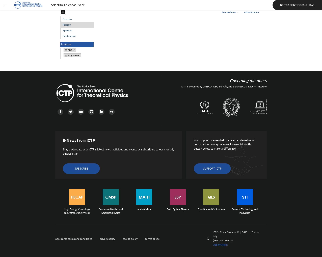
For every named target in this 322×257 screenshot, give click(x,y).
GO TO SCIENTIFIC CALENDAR (297, 5)
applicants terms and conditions (73, 238)
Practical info (69, 36)
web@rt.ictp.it (220, 244)
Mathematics (144, 209)
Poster (70, 50)
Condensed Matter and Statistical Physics (111, 211)
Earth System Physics (178, 209)
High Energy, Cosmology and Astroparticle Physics (77, 211)
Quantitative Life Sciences (211, 209)
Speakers (67, 30)
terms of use (152, 238)
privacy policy (107, 238)
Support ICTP (212, 168)
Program (67, 25)
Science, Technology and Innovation (245, 211)
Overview (67, 19)
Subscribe (81, 168)
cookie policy (130, 238)
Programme (73, 55)
